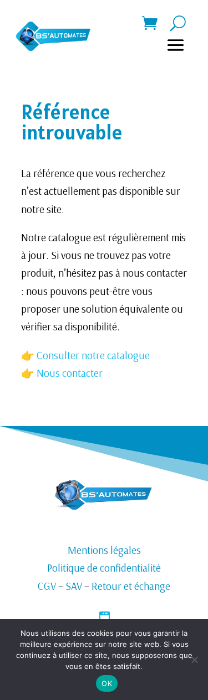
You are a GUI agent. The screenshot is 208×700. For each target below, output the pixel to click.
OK (107, 683)
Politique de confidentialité (104, 567)
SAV (73, 586)
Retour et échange (131, 586)
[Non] (194, 659)
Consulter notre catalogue (92, 355)
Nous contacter (70, 373)
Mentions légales (104, 550)
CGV (47, 586)
